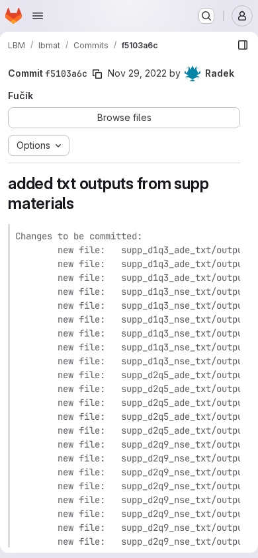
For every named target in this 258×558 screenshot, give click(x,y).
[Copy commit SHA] (97, 74)
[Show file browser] (242, 45)
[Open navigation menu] (37, 15)
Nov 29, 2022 (137, 73)
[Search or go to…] (206, 16)
